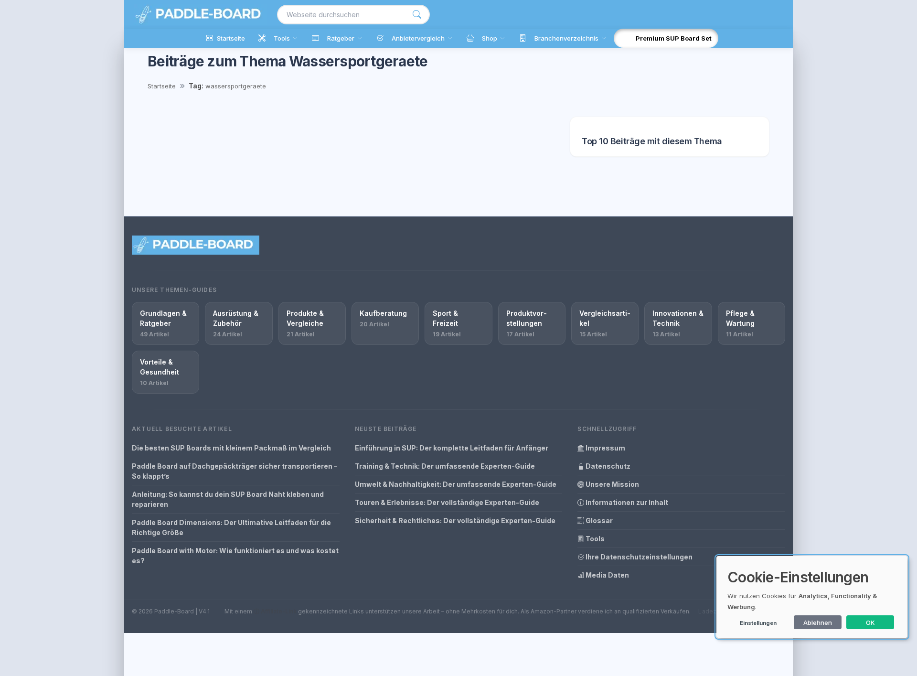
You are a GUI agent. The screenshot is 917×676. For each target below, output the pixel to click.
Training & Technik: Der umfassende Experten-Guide (445, 466)
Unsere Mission (611, 484)
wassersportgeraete (235, 86)
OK (870, 622)
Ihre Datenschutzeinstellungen (638, 557)
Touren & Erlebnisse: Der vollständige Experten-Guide (447, 502)
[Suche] (417, 14)
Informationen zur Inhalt (626, 502)
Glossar (598, 520)
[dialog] (811, 597)
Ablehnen (817, 622)
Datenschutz (607, 466)
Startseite (162, 86)
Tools (594, 539)
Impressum (604, 448)
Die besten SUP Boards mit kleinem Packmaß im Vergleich (231, 448)
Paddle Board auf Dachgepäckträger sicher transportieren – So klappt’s (234, 471)
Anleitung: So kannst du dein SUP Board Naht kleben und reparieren (228, 499)
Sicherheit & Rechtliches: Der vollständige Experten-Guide (455, 520)
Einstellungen (758, 623)
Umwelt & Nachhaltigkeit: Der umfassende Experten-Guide (455, 484)
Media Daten (606, 575)
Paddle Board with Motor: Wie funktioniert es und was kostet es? (235, 556)
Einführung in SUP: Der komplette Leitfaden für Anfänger (451, 448)
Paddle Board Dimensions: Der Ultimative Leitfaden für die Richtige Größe (231, 527)
